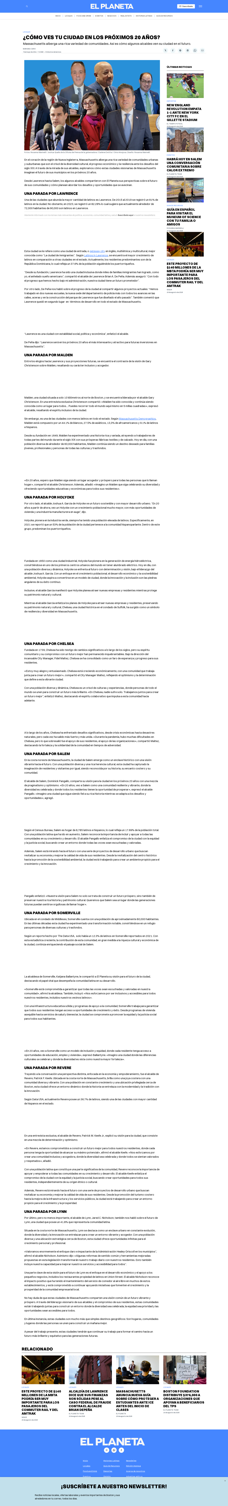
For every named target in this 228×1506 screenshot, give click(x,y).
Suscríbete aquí (125, 215)
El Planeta (121, 1414)
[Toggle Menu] (200, 6)
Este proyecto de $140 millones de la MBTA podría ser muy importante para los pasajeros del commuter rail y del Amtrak (185, 275)
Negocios (111, 16)
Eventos (99, 16)
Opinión (107, 1476)
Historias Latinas (144, 16)
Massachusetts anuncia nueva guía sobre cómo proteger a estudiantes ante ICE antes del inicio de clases (137, 1400)
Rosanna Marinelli (175, 228)
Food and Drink (84, 16)
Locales (68, 16)
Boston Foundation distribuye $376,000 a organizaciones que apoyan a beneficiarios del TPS (183, 1398)
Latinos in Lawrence (96, 255)
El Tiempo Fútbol (175, 124)
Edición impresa (133, 1466)
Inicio (58, 16)
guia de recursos (175, 206)
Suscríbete (187, 6)
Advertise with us (134, 1476)
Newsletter (131, 1461)
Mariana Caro (29, 49)
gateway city (97, 251)
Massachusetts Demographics (137, 418)
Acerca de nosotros (135, 1471)
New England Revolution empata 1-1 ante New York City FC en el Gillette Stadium (184, 112)
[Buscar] (27, 6)
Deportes (171, 101)
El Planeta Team (174, 174)
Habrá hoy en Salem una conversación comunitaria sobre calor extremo (184, 164)
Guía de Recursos (164, 16)
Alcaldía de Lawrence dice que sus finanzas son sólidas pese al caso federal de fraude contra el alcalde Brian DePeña (90, 1400)
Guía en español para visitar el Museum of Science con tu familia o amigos (184, 217)
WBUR (169, 290)
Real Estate (126, 16)
